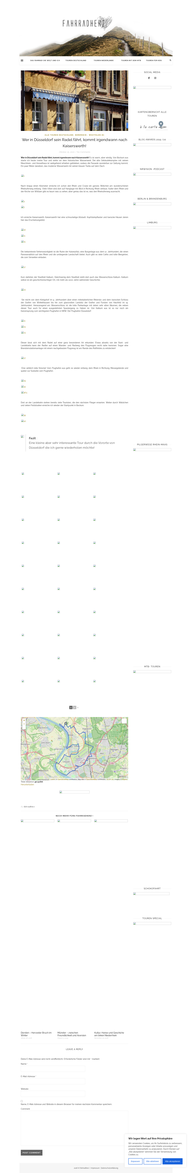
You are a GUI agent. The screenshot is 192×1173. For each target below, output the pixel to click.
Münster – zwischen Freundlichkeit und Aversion (71, 1034)
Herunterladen (27, 784)
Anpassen (135, 1161)
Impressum (95, 1168)
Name (24, 1064)
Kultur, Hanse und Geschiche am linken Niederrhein (109, 1034)
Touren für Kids (154, 60)
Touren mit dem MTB (131, 60)
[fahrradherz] (96, 28)
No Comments (83, 152)
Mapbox (124, 779)
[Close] (183, 1136)
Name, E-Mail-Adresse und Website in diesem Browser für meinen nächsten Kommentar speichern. (66, 1104)
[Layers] (124, 721)
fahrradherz (29, 807)
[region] (155, 1150)
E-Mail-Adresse (28, 1076)
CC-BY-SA (110, 779)
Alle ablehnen (152, 1161)
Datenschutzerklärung (109, 1168)
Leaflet (52, 779)
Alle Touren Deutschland (59, 135)
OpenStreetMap (63, 779)
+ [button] (24, 720)
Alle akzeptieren (172, 1161)
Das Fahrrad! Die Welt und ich (45, 60)
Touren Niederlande (104, 60)
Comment (25, 1109)
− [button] (24, 723)
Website (24, 1089)
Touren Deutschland (75, 60)
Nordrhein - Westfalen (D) (89, 135)
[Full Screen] (24, 727)
